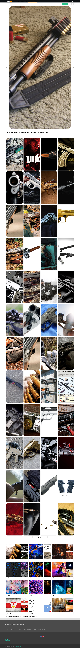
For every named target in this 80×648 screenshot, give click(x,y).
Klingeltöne (6, 638)
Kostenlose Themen (7, 640)
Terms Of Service (17, 646)
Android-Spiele (6, 636)
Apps (5, 641)
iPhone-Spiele (6, 637)
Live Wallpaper (6, 639)
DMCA (20, 646)
